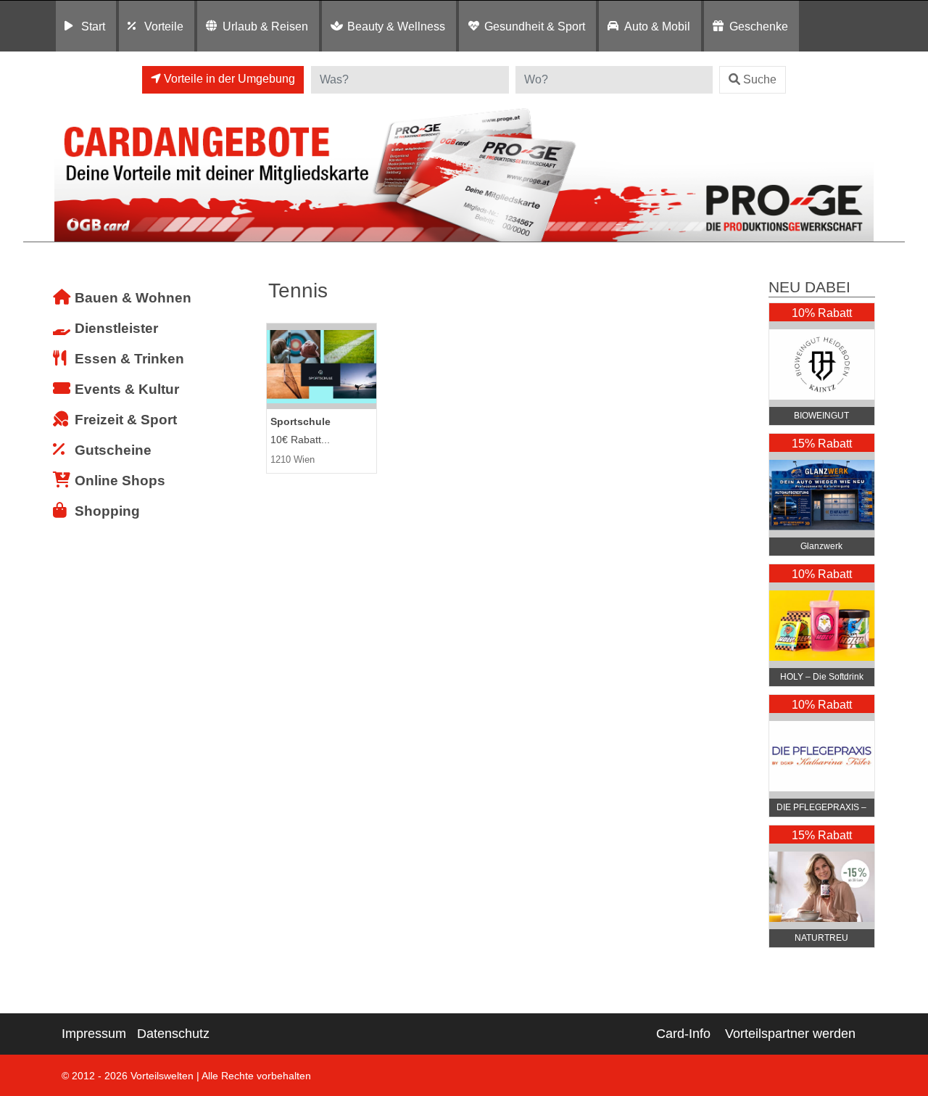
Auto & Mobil (657, 26)
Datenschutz (173, 1033)
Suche (759, 79)
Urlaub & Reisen (265, 26)
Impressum (94, 1033)
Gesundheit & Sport (534, 26)
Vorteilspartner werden (790, 1033)
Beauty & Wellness (396, 26)
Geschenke (758, 26)
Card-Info (683, 1033)
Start (93, 26)
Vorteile (163, 26)
